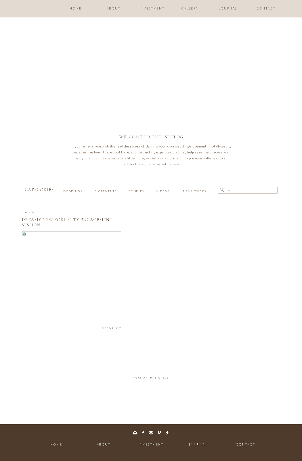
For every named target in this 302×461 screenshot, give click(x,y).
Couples (29, 212)
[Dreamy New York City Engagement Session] (71, 277)
